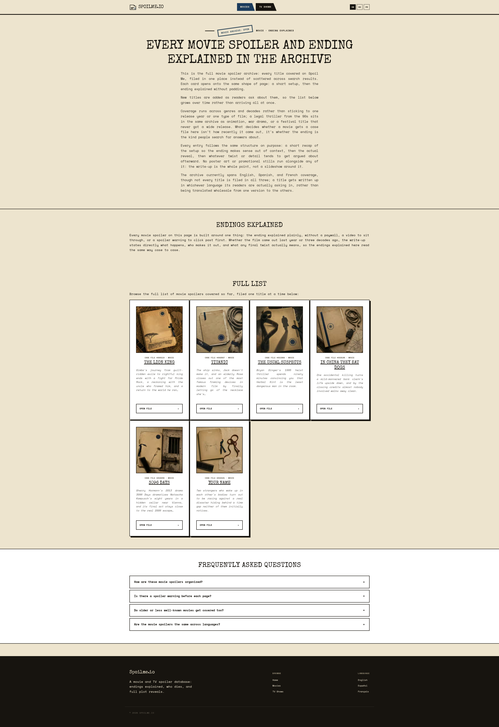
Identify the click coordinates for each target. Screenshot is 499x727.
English (362, 680)
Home (275, 680)
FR (366, 7)
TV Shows (265, 6)
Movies (245, 6)
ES (359, 7)
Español (362, 685)
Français (363, 691)
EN (353, 7)
